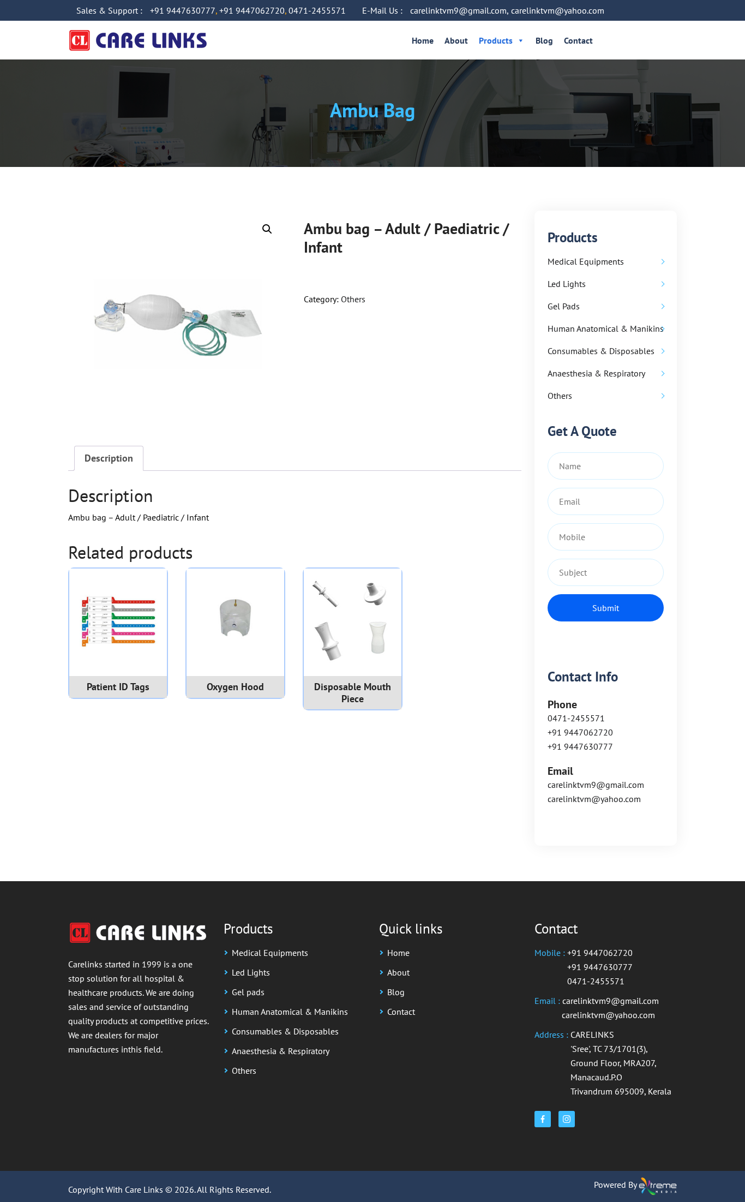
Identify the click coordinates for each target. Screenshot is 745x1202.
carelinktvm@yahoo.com (557, 10)
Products (496, 40)
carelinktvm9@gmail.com (596, 784)
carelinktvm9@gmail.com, (459, 10)
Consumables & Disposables (601, 350)
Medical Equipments (586, 261)
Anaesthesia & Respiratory (596, 373)
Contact (578, 40)
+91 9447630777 (182, 10)
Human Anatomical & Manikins (606, 328)
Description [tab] (109, 458)
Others (353, 299)
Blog (544, 40)
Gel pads (564, 306)
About (456, 40)
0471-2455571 (317, 10)
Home (423, 40)
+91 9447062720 (252, 10)
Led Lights (567, 283)
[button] (267, 229)
